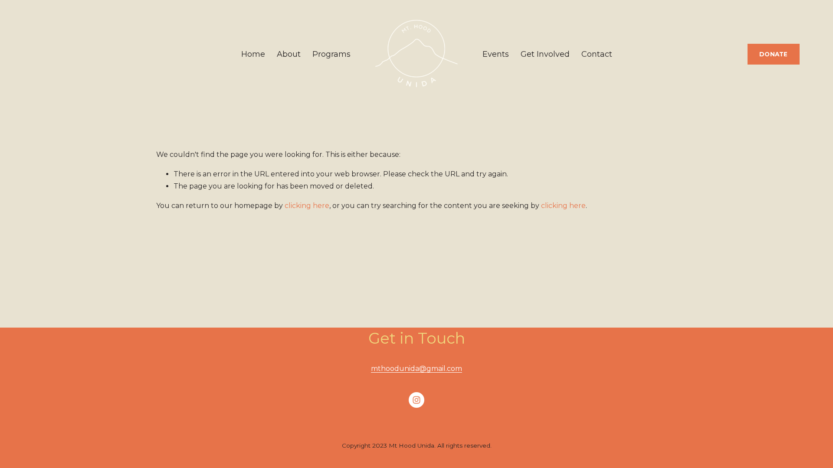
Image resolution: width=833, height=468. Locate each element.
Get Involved (545, 54)
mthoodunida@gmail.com (416, 368)
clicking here (307, 206)
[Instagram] (416, 400)
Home (253, 54)
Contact (596, 54)
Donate (773, 54)
